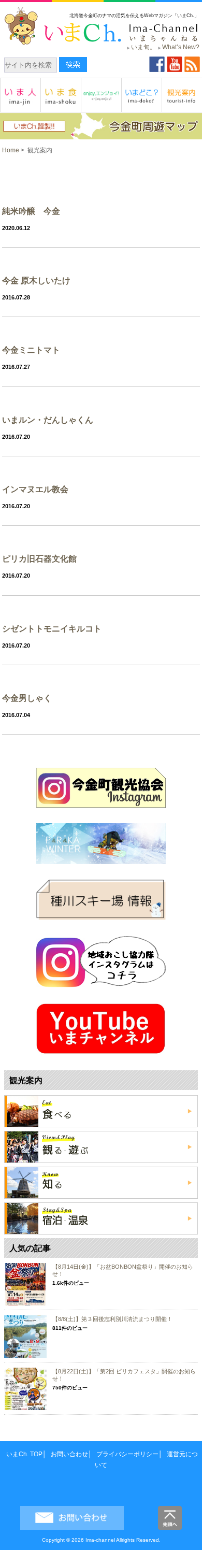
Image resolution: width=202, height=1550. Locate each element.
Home (10, 150)
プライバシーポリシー (127, 1454)
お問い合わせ (69, 1454)
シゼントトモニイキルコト (52, 628)
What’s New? (180, 47)
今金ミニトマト (31, 350)
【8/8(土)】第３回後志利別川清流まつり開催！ (112, 1319)
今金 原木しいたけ (36, 280)
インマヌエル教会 (35, 489)
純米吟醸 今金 (31, 211)
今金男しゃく (27, 698)
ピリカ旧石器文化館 (39, 558)
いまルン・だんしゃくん (47, 419)
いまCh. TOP (24, 1454)
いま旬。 (143, 47)
